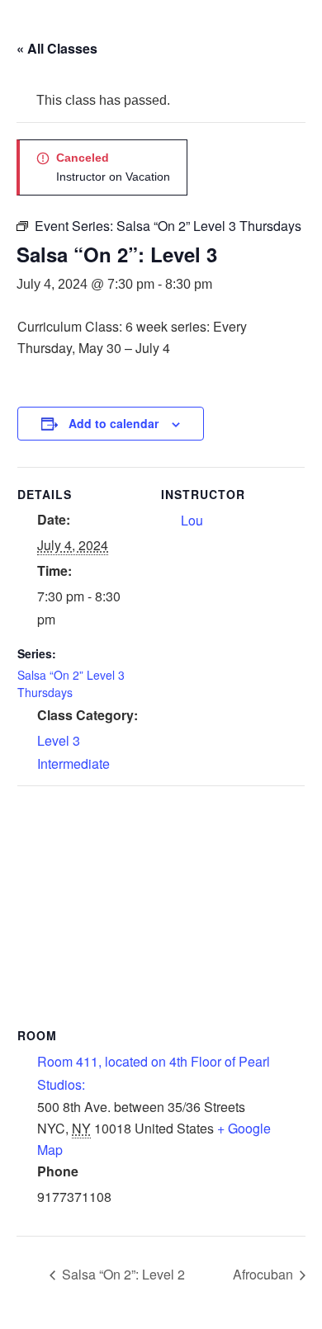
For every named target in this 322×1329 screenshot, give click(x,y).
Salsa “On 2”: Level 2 (122, 1274)
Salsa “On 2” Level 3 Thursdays (71, 683)
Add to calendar (114, 423)
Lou (192, 520)
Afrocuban (264, 1274)
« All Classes (57, 48)
